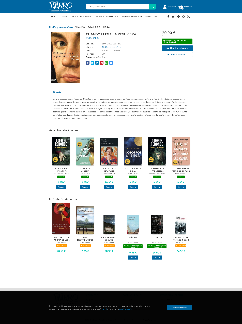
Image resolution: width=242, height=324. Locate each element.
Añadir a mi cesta (178, 48)
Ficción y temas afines (61, 27)
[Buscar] (152, 7)
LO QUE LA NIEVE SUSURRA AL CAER (181, 169)
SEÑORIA (133, 237)
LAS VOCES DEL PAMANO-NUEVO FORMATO (181, 238)
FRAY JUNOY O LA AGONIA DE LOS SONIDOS (61, 238)
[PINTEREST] (178, 16)
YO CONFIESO (156, 237)
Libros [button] (62, 16)
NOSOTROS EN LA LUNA (133, 169)
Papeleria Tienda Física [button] (106, 16)
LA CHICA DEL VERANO (85, 169)
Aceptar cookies (179, 307)
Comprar (61, 187)
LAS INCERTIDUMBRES (85, 238)
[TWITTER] (173, 16)
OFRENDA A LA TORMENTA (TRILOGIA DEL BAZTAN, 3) (157, 169)
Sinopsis (57, 92)
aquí (105, 309)
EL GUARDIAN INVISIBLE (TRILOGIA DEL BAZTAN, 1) (61, 169)
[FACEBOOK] (168, 16)
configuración (125, 309)
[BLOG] (188, 16)
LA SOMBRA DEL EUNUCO (109, 238)
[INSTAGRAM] (183, 16)
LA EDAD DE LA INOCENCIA (109, 169)
